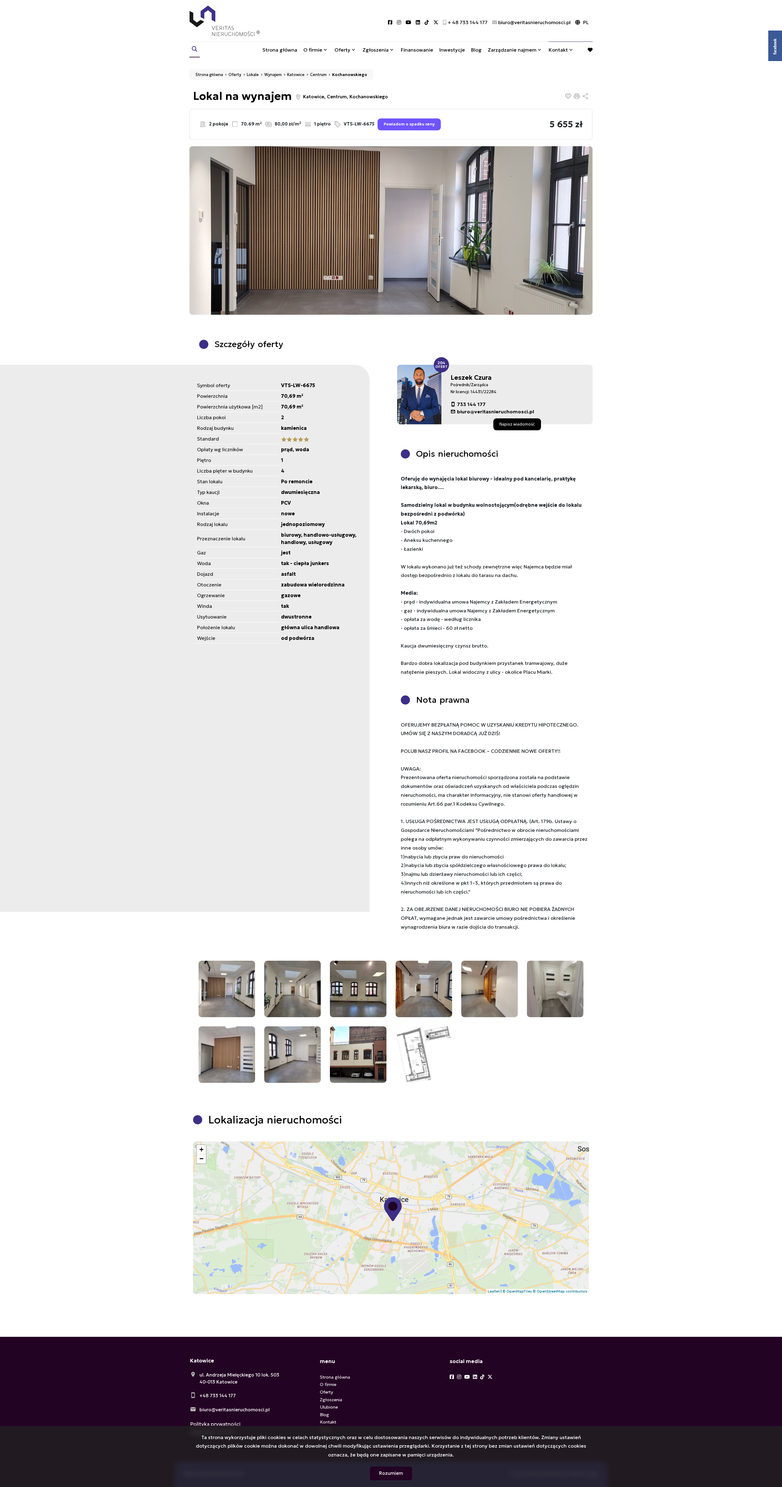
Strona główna (279, 50)
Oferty (342, 50)
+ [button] (201, 1149)
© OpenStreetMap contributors (560, 1291)
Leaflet (494, 1291)
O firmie (312, 50)
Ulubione (329, 1407)
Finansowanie (417, 50)
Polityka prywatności (215, 1424)
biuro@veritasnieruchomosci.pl (495, 411)
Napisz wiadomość (517, 424)
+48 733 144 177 (217, 1395)
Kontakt (558, 50)
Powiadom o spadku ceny (409, 124)
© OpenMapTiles (517, 1291)
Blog (476, 50)
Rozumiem (391, 1473)
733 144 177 (471, 404)
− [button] (201, 1158)
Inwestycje (452, 50)
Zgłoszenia (331, 1399)
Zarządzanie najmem (512, 50)
